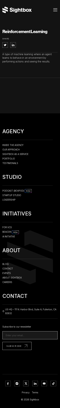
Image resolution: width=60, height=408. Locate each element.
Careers (7, 282)
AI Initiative (8, 236)
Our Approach (11, 149)
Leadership (8, 199)
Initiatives (16, 214)
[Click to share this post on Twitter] (5, 46)
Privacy (26, 392)
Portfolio (8, 158)
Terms (35, 392)
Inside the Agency (13, 145)
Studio (12, 177)
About (11, 251)
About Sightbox (12, 277)
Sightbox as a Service (15, 154)
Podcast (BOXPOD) (16, 190)
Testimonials (10, 163)
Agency (13, 131)
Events (6, 273)
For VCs (7, 227)
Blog (5, 264)
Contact (7, 268)
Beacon (10, 231)
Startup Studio (11, 195)
